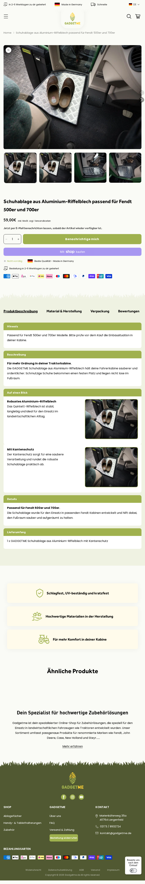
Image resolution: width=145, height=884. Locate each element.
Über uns (55, 816)
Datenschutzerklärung (60, 869)
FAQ (52, 823)
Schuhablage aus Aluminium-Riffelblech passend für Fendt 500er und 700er (65, 33)
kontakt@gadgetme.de (115, 833)
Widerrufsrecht (33, 869)
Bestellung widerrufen (63, 838)
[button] (134, 4)
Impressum (113, 869)
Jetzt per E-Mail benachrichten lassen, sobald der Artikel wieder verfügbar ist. (53, 228)
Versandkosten (42, 220)
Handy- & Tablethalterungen (22, 823)
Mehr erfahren (72, 746)
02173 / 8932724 (110, 826)
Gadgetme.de (72, 874)
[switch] (133, 870)
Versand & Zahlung (62, 830)
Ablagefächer (13, 816)
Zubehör (9, 830)
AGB (81, 869)
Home (7, 33)
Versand (95, 869)
